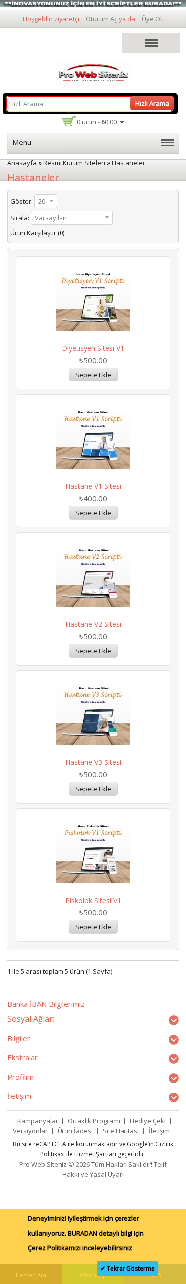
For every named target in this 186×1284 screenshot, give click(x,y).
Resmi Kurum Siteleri (74, 162)
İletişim (159, 1130)
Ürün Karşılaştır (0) (37, 232)
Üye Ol (152, 18)
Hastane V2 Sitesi (93, 624)
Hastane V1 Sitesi (93, 486)
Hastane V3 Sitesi (93, 762)
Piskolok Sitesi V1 (93, 900)
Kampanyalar (37, 1120)
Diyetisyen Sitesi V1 (93, 348)
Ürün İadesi (75, 1130)
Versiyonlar (30, 1130)
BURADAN (82, 1233)
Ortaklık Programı (94, 1120)
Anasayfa (22, 162)
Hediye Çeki (148, 1120)
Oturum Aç (101, 18)
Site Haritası (121, 1130)
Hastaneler (128, 162)
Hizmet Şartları (95, 1154)
